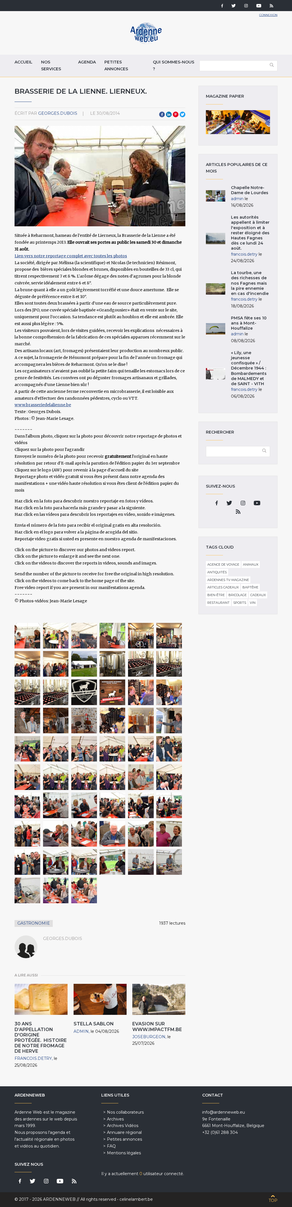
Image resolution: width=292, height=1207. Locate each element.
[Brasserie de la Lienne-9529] (169, 749)
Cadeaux (258, 595)
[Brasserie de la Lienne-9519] (112, 720)
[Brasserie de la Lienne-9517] (56, 720)
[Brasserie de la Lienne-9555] (141, 862)
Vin (253, 603)
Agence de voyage (223, 564)
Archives (115, 1119)
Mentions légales (124, 1152)
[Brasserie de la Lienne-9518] (84, 720)
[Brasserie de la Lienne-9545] (27, 834)
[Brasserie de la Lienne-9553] (84, 862)
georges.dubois (57, 113)
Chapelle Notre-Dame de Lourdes (249, 190)
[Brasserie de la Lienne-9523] (27, 749)
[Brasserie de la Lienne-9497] (84, 664)
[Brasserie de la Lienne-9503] (56, 692)
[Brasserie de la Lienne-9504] (84, 692)
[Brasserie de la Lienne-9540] (56, 805)
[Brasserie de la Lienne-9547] (84, 834)
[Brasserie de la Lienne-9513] (27, 720)
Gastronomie (33, 923)
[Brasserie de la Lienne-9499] (112, 664)
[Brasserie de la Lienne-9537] (169, 777)
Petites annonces (116, 65)
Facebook (162, 114)
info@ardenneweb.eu (223, 1112)
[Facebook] (222, 6)
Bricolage (237, 595)
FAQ (111, 1146)
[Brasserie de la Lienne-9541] (84, 805)
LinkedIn (169, 114)
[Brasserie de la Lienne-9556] (169, 862)
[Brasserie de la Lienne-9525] (84, 749)
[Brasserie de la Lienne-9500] (141, 664)
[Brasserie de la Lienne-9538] (27, 805)
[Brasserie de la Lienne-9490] (56, 635)
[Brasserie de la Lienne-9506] (141, 692)
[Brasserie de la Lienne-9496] (56, 664)
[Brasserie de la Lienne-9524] (56, 749)
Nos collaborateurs (125, 1112)
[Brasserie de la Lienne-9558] (56, 890)
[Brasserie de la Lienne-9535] (112, 777)
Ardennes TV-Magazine (228, 580)
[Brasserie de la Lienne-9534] (84, 777)
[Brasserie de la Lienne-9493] (141, 635)
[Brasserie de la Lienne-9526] (112, 749)
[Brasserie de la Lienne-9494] (169, 635)
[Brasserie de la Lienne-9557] (27, 890)
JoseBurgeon (148, 1036)
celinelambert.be (136, 1199)
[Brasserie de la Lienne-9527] (141, 749)
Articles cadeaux (223, 587)
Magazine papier (238, 122)
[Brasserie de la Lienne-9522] (169, 720)
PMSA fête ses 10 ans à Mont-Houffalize (249, 323)
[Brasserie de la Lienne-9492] (112, 635)
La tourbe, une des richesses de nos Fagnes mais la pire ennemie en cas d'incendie (250, 283)
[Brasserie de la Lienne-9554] (112, 862)
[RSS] (271, 6)
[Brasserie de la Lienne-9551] (27, 862)
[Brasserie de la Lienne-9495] (27, 664)
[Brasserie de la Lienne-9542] (112, 805)
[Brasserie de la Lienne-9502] (27, 692)
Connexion (268, 15)
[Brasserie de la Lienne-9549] (141, 834)
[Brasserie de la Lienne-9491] (84, 635)
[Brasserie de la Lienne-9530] (27, 777)
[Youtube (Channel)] (259, 6)
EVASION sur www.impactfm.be (157, 1026)
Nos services (51, 65)
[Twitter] (234, 6)
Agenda (87, 62)
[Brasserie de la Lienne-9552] (56, 862)
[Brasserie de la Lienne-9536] (141, 777)
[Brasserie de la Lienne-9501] (169, 664)
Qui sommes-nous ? (173, 65)
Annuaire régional (124, 1132)
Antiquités (217, 572)
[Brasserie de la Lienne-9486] (27, 635)
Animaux (250, 564)
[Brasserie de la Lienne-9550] (169, 834)
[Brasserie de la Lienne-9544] (169, 805)
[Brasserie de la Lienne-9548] (112, 834)
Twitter (182, 114)
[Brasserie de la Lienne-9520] (141, 720)
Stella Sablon (94, 1024)
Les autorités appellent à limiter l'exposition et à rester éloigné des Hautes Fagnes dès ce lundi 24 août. (250, 233)
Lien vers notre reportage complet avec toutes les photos (71, 255)
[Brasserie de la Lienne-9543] (141, 805)
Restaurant (218, 603)
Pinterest (176, 114)
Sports (239, 603)
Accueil (24, 62)
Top (273, 1200)
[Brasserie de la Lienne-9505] (112, 692)
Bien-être (216, 595)
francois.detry (33, 1058)
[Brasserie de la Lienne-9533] (56, 777)
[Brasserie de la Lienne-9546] (56, 834)
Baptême (250, 587)
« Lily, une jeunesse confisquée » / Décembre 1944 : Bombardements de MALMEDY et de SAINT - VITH (249, 368)
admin (81, 1031)
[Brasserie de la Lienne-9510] (169, 692)
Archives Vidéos (122, 1125)
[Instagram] (246, 6)
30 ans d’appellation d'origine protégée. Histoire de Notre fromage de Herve (41, 1037)
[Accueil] (146, 42)
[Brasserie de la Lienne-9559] (84, 890)
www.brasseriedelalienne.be (43, 404)
